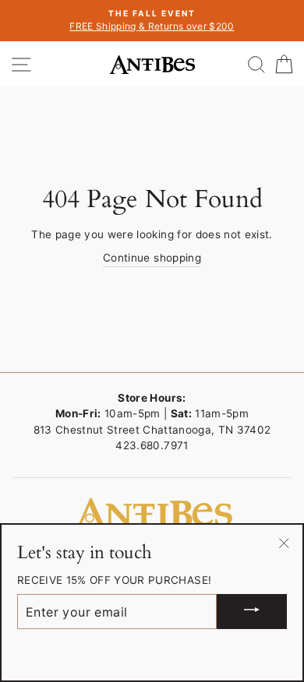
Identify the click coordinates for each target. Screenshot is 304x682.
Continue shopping (152, 257)
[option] (152, 20)
